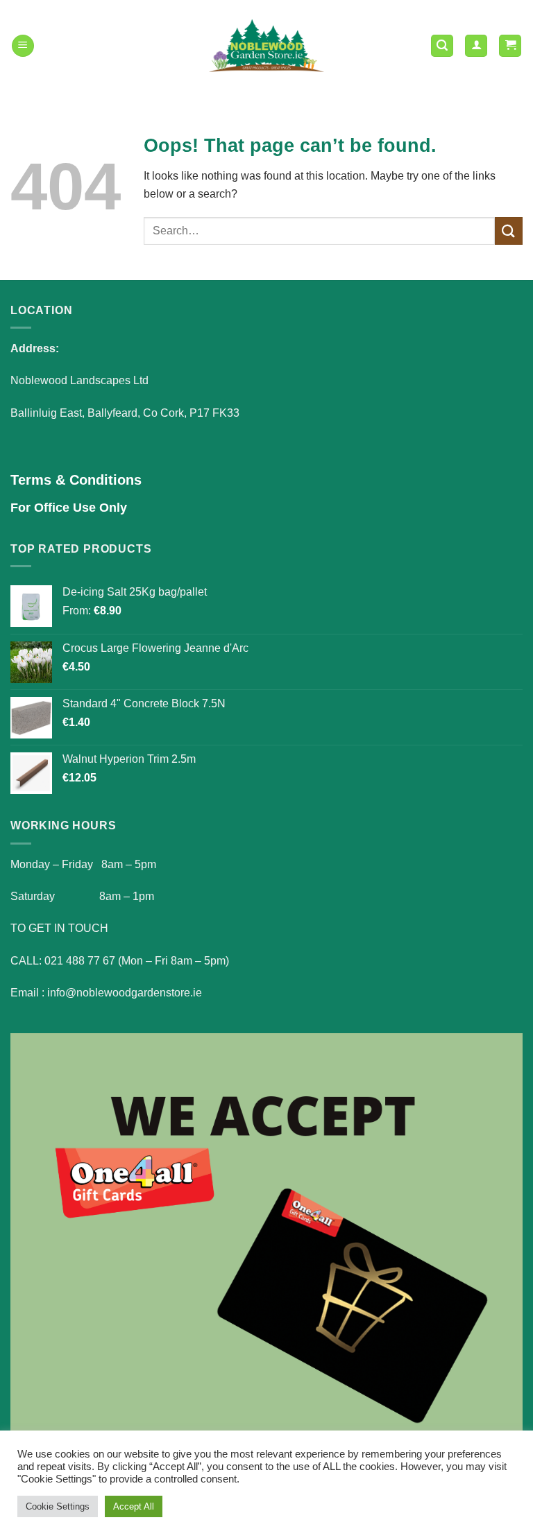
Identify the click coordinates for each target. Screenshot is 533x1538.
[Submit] (509, 230)
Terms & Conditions (76, 479)
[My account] (476, 46)
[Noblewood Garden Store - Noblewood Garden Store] (266, 45)
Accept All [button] (133, 1506)
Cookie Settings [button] (58, 1506)
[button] (23, 46)
